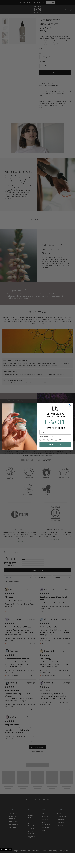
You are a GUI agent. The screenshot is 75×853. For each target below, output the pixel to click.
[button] (6, 849)
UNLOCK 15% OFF (55, 445)
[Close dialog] (70, 405)
